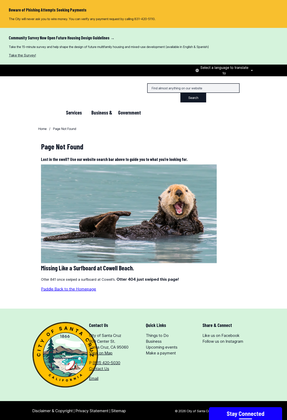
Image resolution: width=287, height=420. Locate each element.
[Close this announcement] (282, 32)
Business (154, 341)
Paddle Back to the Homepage (68, 289)
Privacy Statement (92, 410)
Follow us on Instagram (222, 341)
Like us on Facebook (221, 335)
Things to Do (157, 335)
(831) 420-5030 (106, 363)
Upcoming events (161, 347)
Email (93, 378)
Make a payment (161, 353)
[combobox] (223, 70)
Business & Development (102, 113)
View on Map (100, 353)
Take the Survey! (22, 55)
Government (129, 112)
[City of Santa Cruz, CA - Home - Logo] (58, 87)
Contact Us (99, 368)
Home (42, 129)
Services (74, 112)
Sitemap (118, 410)
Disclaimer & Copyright (52, 410)
